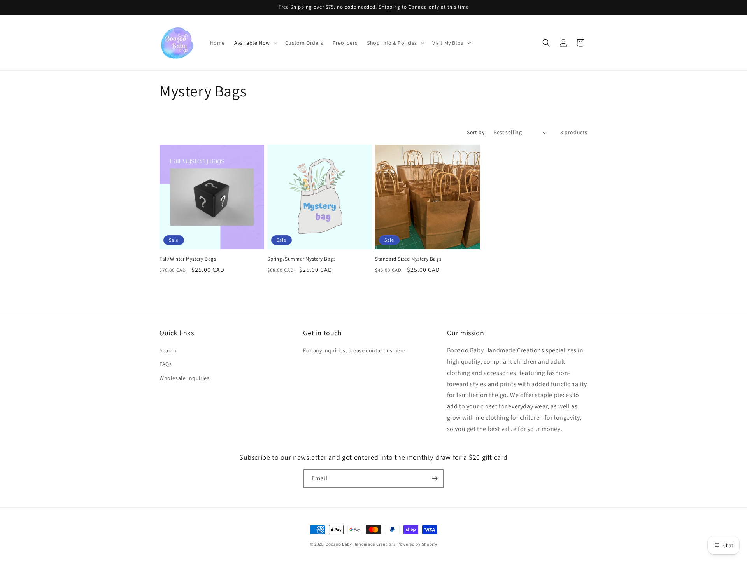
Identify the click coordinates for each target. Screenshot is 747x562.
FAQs (166, 364)
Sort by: (476, 132)
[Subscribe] (434, 478)
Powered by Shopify (417, 544)
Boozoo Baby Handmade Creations (361, 544)
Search (168, 350)
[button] (255, 43)
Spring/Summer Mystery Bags (301, 259)
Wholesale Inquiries (184, 378)
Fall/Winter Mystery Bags (188, 259)
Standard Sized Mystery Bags (408, 259)
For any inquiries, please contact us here (354, 350)
